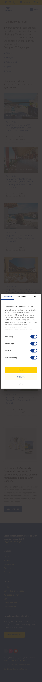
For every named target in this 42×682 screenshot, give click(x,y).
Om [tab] (34, 296)
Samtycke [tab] (8, 296)
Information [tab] (21, 296)
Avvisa (21, 384)
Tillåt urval (21, 377)
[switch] (33, 343)
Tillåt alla (21, 370)
